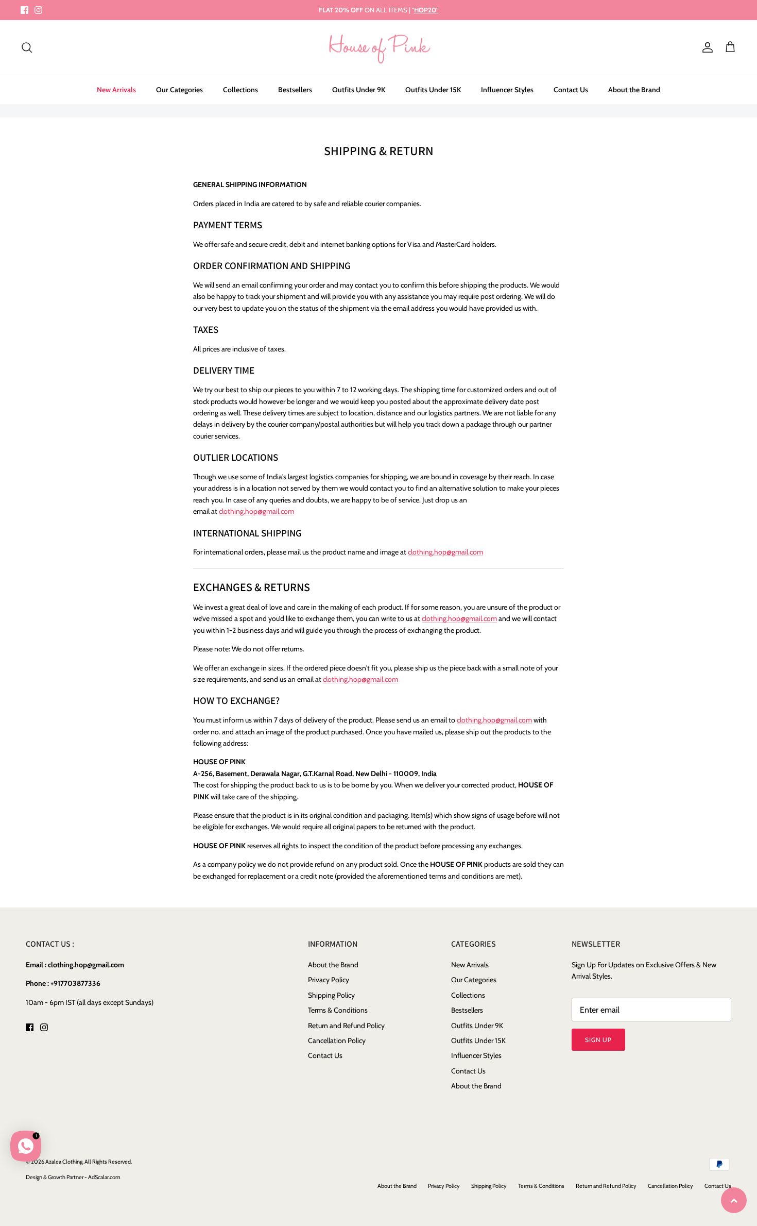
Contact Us (571, 89)
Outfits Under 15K (433, 89)
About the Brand (634, 89)
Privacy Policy (328, 979)
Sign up (598, 1040)
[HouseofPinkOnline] (379, 47)
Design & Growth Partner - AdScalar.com (73, 1177)
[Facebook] (24, 10)
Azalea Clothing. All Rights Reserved (88, 1161)
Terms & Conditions (338, 1010)
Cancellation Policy (337, 1040)
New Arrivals (116, 89)
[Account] (705, 47)
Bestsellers (295, 89)
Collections (240, 89)
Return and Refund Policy (346, 1025)
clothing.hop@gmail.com (256, 511)
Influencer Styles (507, 89)
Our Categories (179, 89)
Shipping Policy (331, 995)
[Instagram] (38, 10)
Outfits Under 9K (358, 89)
